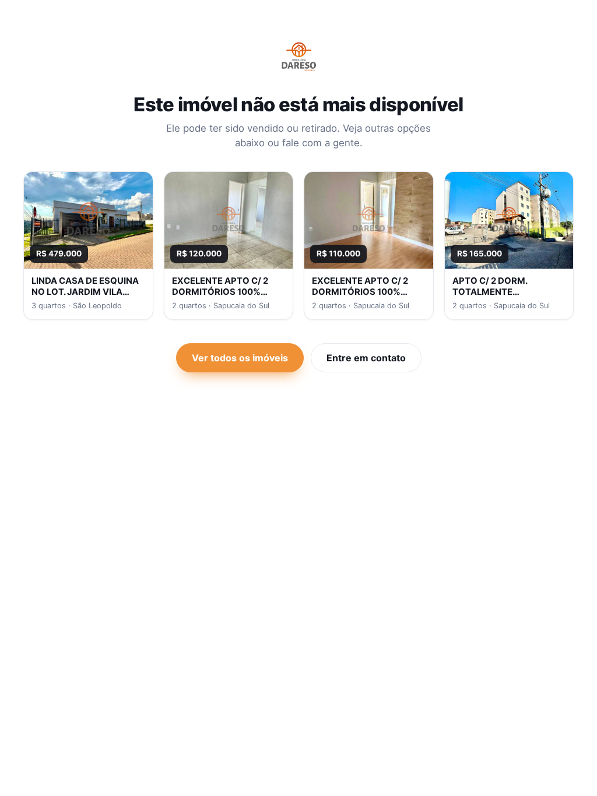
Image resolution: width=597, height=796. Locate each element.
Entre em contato (366, 358)
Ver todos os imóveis (240, 358)
